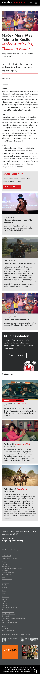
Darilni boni (5, 571)
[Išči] (31, 3)
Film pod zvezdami (8, 612)
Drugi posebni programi (9, 622)
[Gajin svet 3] (20, 390)
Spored (4, 562)
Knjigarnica (5, 583)
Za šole (4, 601)
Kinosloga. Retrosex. (8, 614)
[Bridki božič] (20, 430)
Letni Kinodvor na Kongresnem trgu (13, 618)
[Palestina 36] (20, 475)
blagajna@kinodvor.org (12, 540)
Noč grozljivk (6, 616)
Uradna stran (6, 78)
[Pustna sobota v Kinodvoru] (20, 303)
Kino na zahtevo (7, 579)
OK (34, 672)
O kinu (4, 591)
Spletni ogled (12, 186)
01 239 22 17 (8, 538)
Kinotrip (4, 603)
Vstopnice (5, 564)
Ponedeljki (5, 610)
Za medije (5, 628)
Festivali (4, 605)
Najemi (4, 626)
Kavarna (4, 587)
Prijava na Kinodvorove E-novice (12, 568)
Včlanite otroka (15, 355)
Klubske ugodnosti (8, 573)
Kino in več (5, 597)
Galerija (4, 585)
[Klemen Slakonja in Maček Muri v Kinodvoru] (20, 203)
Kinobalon (7, 400)
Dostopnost (6, 566)
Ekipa (3, 593)
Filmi (3, 577)
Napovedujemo (7, 575)
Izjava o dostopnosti (8, 631)
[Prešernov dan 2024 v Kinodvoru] (20, 247)
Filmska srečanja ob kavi (9, 608)
